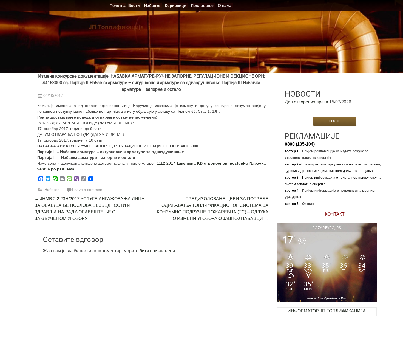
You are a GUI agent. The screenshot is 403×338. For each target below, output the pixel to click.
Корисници (175, 5)
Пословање (202, 5)
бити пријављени (157, 251)
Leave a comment (87, 189)
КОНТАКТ (335, 214)
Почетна (118, 5)
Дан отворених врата (306, 102)
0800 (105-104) (300, 144)
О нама (224, 5)
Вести (134, 5)
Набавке (152, 5)
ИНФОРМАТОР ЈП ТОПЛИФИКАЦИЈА (327, 311)
